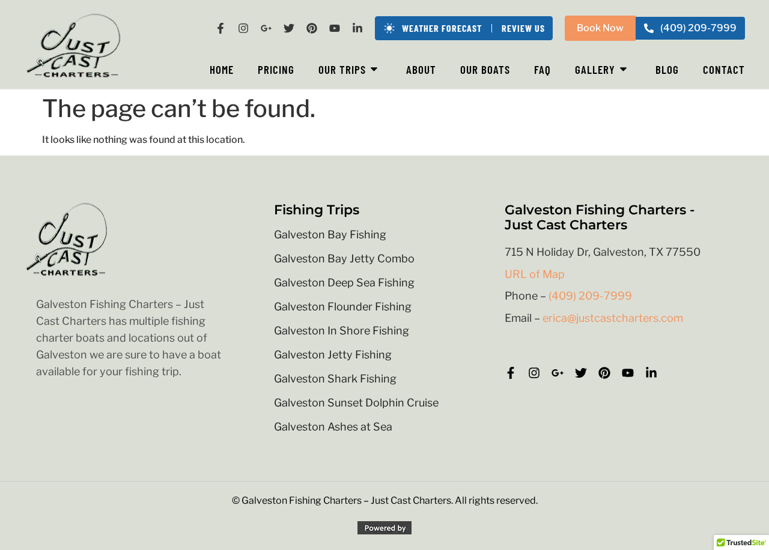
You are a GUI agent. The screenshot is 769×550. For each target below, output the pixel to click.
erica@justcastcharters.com (613, 318)
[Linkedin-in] (357, 28)
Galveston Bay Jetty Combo (344, 259)
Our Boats (485, 70)
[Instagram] (243, 28)
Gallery (595, 70)
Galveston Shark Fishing (335, 379)
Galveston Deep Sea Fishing (344, 283)
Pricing (276, 70)
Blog (667, 70)
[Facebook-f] (220, 28)
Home (222, 70)
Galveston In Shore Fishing (341, 331)
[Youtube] (334, 28)
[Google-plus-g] (266, 28)
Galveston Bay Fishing (330, 235)
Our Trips (342, 70)
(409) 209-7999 (590, 295)
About (421, 70)
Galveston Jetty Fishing (333, 355)
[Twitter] (289, 28)
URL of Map (535, 274)
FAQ (542, 70)
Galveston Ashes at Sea (333, 427)
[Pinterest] (311, 28)
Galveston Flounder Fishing (343, 307)
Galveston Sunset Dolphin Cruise (356, 403)
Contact (724, 70)
